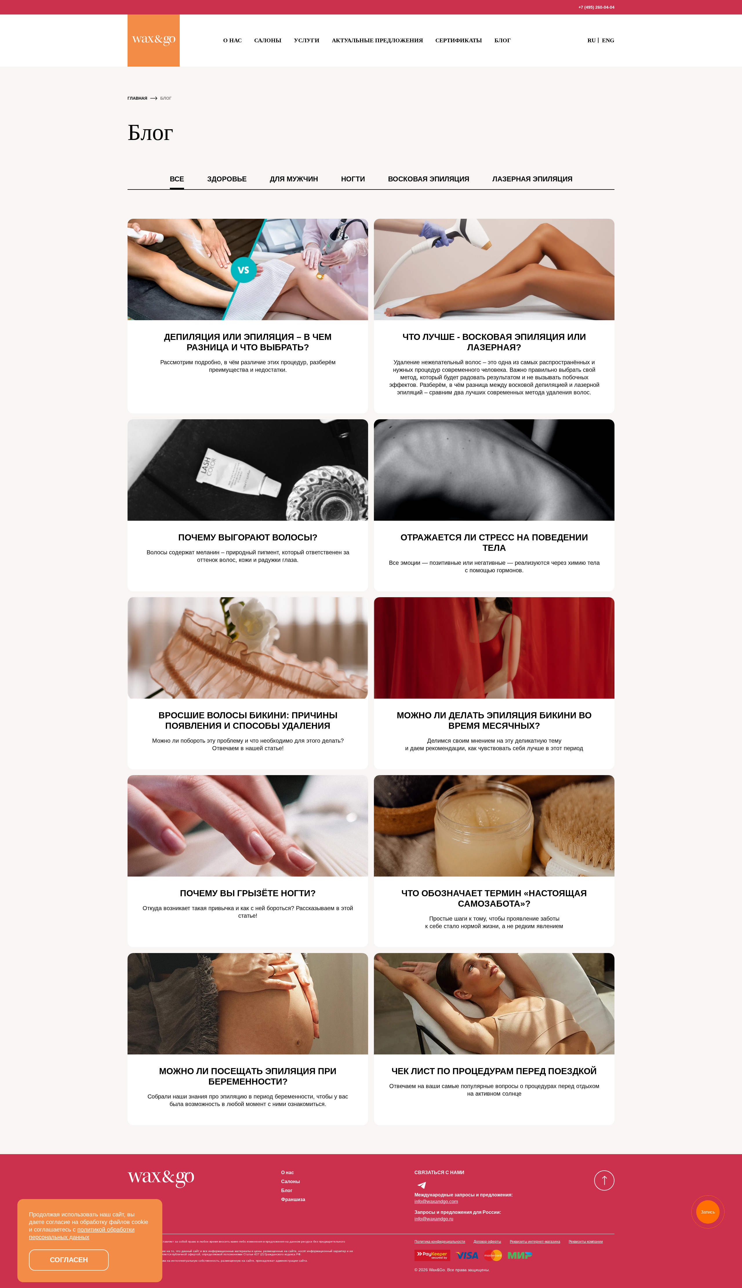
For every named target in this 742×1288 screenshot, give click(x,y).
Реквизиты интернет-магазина (535, 1241)
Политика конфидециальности (439, 1241)
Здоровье (227, 179)
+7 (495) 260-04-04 (596, 7)
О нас (232, 40)
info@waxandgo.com (436, 1201)
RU (592, 40)
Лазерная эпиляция (532, 179)
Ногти (353, 179)
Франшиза (293, 1199)
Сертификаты (458, 40)
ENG (608, 40)
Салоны (267, 40)
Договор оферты (487, 1241)
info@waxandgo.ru (433, 1218)
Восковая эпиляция (428, 179)
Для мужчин (294, 179)
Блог (502, 40)
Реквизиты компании (586, 1241)
